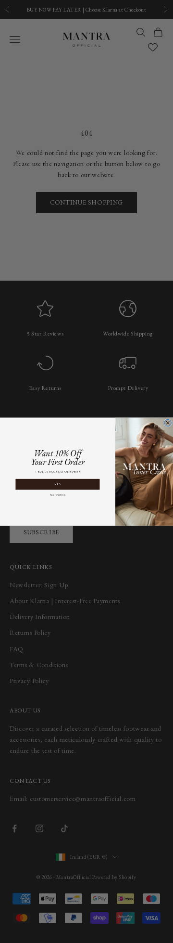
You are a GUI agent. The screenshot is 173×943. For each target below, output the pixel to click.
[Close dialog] (167, 422)
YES (57, 484)
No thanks (57, 494)
